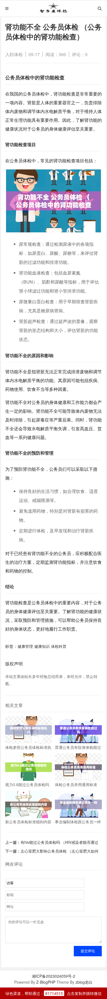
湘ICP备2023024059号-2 (53, 976)
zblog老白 (83, 982)
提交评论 (88, 951)
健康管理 (25, 646)
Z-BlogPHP (45, 982)
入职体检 (14, 54)
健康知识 (42, 646)
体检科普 (58, 646)
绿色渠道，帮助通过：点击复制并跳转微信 (53, 993)
